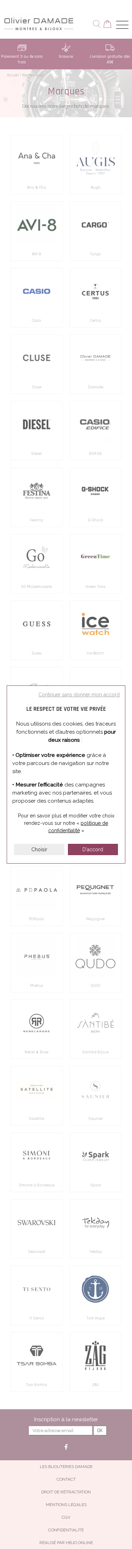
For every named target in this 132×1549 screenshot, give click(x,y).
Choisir (39, 849)
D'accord (92, 849)
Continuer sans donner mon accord (79, 694)
